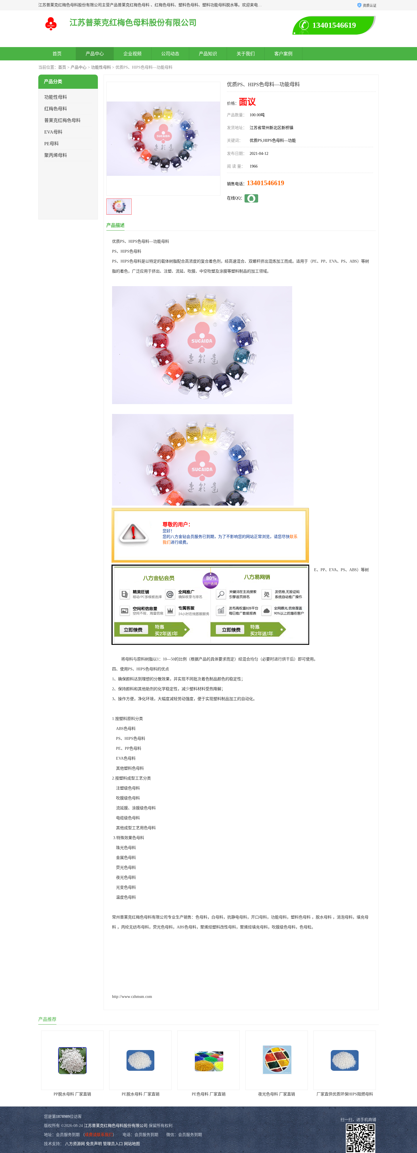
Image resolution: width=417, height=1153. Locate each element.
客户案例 (283, 53)
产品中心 (95, 53)
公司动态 (170, 53)
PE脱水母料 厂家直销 (72, 1094)
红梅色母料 (55, 108)
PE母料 (51, 143)
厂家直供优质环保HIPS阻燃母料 (276, 1094)
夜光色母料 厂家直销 (208, 1094)
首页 (57, 53)
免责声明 (94, 1144)
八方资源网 (75, 1144)
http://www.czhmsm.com (132, 996)
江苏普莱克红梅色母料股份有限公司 (116, 1126)
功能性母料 (101, 67)
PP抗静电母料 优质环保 (344, 1094)
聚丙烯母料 (55, 155)
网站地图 (132, 1144)
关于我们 (246, 53)
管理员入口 (113, 1144)
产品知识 (208, 53)
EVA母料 (53, 132)
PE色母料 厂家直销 (140, 1094)
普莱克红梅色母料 (62, 120)
